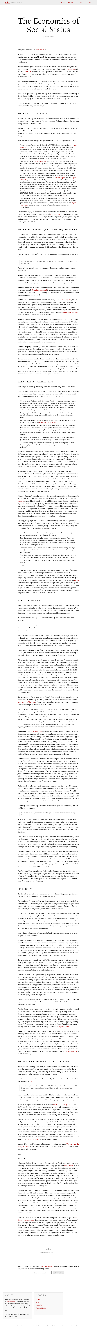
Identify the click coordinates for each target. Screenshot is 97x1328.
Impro (76, 580)
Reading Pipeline (41, 1308)
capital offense (64, 1026)
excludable (27, 71)
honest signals (55, 214)
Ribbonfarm (40, 49)
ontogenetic (68, 1165)
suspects (21, 501)
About (63, 2)
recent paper (60, 177)
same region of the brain (26, 702)
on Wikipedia (66, 299)
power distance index (70, 312)
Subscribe (88, 2)
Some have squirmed (39, 290)
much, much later (33, 1139)
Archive (71, 2)
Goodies (79, 2)
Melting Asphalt (16, 2)
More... (38, 1311)
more (78, 1325)
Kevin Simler (49, 36)
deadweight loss (71, 1051)
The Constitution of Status (62, 1104)
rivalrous (71, 69)
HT (64, 195)
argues (32, 1081)
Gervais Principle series (47, 422)
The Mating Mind (40, 161)
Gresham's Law (36, 731)
